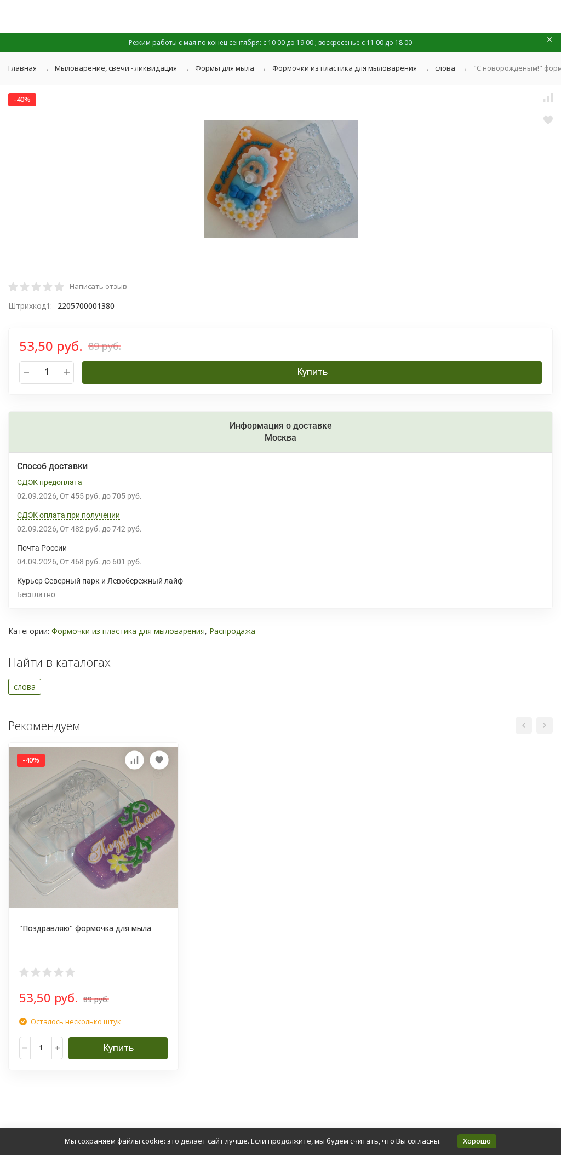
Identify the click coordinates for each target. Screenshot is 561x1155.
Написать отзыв (98, 286)
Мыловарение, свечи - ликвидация (116, 68)
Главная (22, 68)
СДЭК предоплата (49, 482)
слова (445, 68)
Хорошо (477, 1141)
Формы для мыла (224, 68)
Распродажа (232, 631)
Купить (312, 372)
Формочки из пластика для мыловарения (344, 68)
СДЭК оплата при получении (68, 515)
